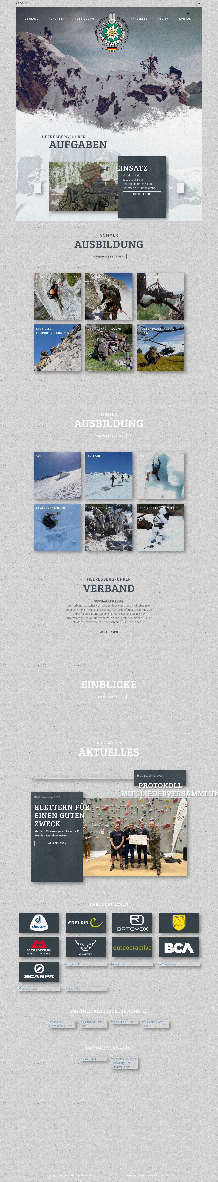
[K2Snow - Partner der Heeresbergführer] (179, 964)
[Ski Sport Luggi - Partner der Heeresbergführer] (156, 1024)
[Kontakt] (199, 3)
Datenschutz (68, 1175)
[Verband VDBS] (93, 1059)
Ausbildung (84, 18)
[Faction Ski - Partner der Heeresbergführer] (86, 964)
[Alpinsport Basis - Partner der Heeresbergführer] (93, 1024)
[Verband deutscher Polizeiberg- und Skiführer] (124, 1063)
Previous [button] (37, 188)
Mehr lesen (109, 632)
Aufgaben (57, 18)
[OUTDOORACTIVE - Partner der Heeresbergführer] (132, 947)
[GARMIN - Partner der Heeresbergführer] (39, 989)
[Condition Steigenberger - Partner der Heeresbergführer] (62, 1024)
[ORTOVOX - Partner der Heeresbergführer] (132, 923)
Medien (163, 18)
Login (22, 3)
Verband (32, 18)
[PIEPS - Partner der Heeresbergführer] (179, 923)
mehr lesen (141, 194)
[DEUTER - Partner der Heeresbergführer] (39, 923)
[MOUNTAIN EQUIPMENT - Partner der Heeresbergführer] (39, 947)
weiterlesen (57, 843)
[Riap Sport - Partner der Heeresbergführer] (124, 1022)
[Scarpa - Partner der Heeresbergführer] (39, 972)
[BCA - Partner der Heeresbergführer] (179, 947)
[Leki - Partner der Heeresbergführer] (132, 964)
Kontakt (186, 18)
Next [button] (180, 188)
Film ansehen (109, 696)
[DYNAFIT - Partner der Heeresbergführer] (86, 947)
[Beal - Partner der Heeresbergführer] (86, 989)
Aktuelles (139, 18)
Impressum (84, 1175)
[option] (107, 188)
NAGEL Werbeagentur (155, 1175)
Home (112, 33)
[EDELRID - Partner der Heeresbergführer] (86, 923)
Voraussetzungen (109, 256)
